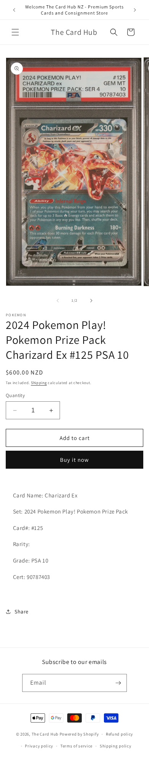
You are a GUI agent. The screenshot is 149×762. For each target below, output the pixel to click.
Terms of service (76, 746)
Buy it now (74, 459)
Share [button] (22, 611)
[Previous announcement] (14, 10)
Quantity (15, 395)
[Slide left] (57, 300)
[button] (15, 32)
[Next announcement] (134, 10)
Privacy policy (39, 746)
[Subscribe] (118, 683)
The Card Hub (45, 734)
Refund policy (119, 734)
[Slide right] (91, 300)
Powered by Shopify (79, 734)
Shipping (39, 382)
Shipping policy (115, 746)
